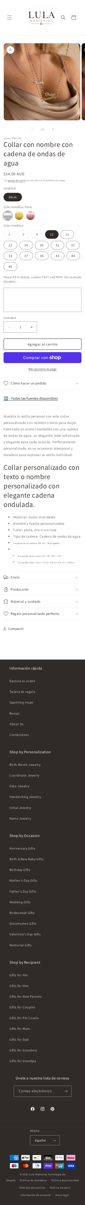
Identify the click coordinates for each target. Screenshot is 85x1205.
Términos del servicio (32, 1187)
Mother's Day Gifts (23, 880)
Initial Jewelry (20, 808)
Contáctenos (19, 735)
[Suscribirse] (66, 1091)
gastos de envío (17, 180)
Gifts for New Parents (25, 996)
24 (26, 245)
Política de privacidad (65, 1180)
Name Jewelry (20, 818)
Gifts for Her (18, 975)
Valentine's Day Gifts (25, 934)
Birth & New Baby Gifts (26, 859)
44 (73, 256)
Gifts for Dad (19, 1039)
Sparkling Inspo (21, 702)
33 (10, 256)
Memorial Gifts (20, 945)
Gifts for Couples (22, 1007)
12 (52, 234)
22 (10, 245)
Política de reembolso (33, 1180)
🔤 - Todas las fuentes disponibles (31, 398)
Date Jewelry (19, 786)
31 (57, 245)
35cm (12, 197)
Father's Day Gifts (22, 891)
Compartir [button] (16, 629)
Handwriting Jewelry (25, 797)
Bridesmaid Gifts (22, 913)
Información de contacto (35, 1195)
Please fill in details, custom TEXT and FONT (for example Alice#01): (42, 279)
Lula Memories (38, 1174)
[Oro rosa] (30, 215)
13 (67, 234)
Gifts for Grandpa (22, 1061)
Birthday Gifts (19, 870)
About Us (16, 724)
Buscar (14, 713)
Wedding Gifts (20, 902)
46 (10, 266)
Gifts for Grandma (23, 1050)
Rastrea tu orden (22, 681)
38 (42, 256)
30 (42, 245)
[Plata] (8, 215)
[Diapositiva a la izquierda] (32, 129)
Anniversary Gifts (22, 848)
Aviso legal (62, 1195)
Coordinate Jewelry (24, 775)
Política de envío (60, 1187)
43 (58, 256)
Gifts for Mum (19, 1028)
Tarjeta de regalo (22, 692)
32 (73, 245)
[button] (9, 17)
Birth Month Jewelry (24, 765)
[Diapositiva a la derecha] (53, 129)
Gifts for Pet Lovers (24, 1018)
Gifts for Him (19, 986)
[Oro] (19, 215)
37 (26, 256)
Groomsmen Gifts (22, 923)
